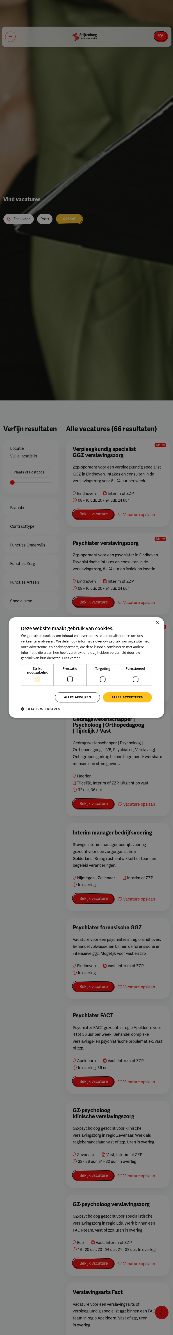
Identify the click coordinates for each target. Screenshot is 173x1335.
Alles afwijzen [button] (77, 697)
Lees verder (71, 658)
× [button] (157, 622)
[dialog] (86, 667)
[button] (40, 709)
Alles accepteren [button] (127, 697)
